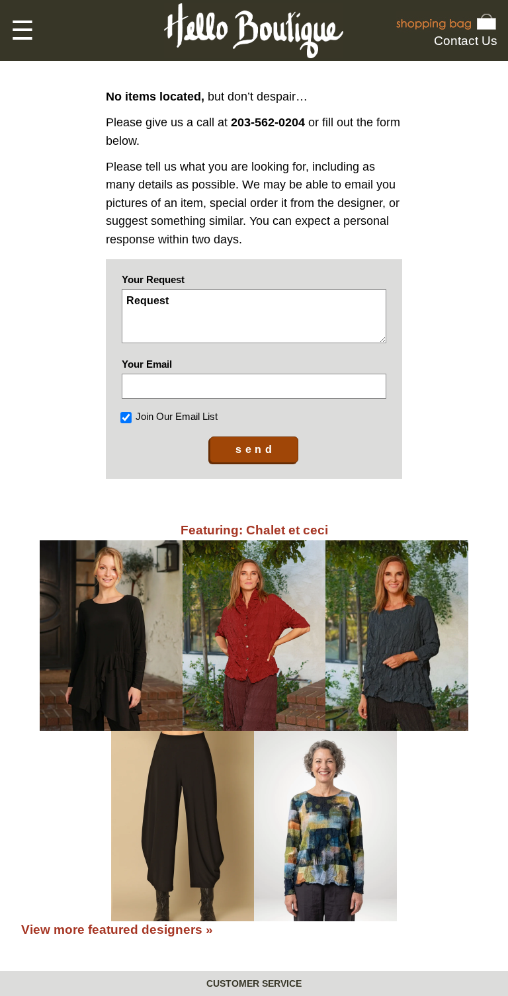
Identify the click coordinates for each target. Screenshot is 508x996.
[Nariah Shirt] (254, 635)
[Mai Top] (396, 635)
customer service (254, 983)
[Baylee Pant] (182, 826)
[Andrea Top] (325, 826)
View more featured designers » (117, 929)
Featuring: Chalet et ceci (254, 530)
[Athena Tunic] (111, 635)
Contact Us (465, 41)
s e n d (254, 449)
